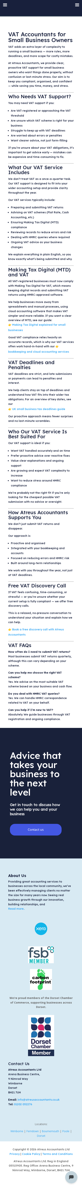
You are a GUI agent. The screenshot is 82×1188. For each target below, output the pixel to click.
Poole (65, 1131)
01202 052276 (23, 1104)
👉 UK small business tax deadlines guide (36, 409)
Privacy (15, 1154)
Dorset (41, 1136)
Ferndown (32, 1131)
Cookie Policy (31, 1154)
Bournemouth (50, 1131)
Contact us (36, 829)
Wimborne (16, 1131)
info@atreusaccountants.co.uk (38, 1099)
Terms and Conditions (57, 1154)
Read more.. (16, 908)
